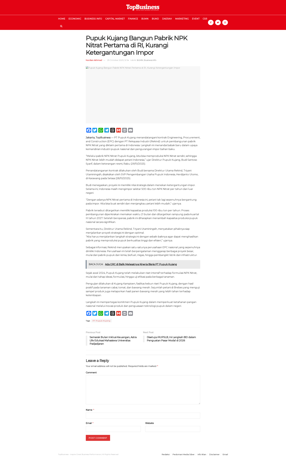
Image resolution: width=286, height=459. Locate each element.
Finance (133, 18)
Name (90, 409)
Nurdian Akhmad (94, 60)
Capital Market (115, 18)
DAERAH (167, 18)
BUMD (155, 18)
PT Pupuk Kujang (101, 321)
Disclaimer (214, 454)
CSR (205, 18)
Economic (75, 18)
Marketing (182, 18)
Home (61, 18)
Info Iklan (202, 454)
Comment (91, 372)
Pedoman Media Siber (184, 454)
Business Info (93, 18)
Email (90, 423)
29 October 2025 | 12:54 (118, 60)
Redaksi (166, 454)
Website (149, 423)
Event (195, 18)
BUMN (145, 18)
